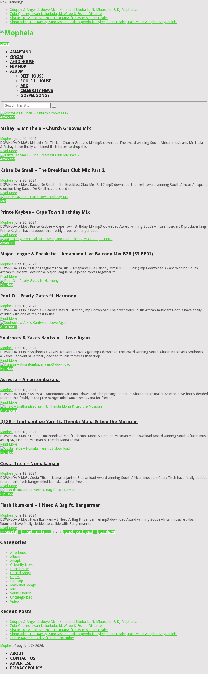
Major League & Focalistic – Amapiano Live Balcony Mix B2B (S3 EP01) (76, 253)
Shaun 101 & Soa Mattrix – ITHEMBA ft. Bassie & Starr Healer (59, 18)
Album (17, 71)
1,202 (67, 532)
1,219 (102, 532)
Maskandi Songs (23, 585)
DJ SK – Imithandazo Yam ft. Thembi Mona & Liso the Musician (69, 421)
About (17, 653)
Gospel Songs (35, 95)
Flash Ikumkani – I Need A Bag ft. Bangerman (50, 505)
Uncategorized (21, 597)
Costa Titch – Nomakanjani (29, 463)
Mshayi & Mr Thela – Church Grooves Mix (45, 128)
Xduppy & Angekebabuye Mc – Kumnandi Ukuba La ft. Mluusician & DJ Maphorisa (74, 10)
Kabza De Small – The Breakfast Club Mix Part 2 (52, 170)
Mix (24, 85)
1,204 (87, 532)
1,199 (36, 532)
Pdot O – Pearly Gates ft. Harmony (38, 295)
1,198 (26, 532)
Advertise (20, 663)
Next (111, 532)
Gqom (16, 56)
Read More (8, 151)
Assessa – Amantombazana (30, 379)
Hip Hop (18, 66)
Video (14, 601)
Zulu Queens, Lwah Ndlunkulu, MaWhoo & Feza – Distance (56, 14)
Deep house (31, 76)
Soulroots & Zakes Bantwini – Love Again (45, 337)
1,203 (77, 532)
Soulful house (35, 81)
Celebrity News (36, 90)
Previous (6, 532)
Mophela (6, 138)
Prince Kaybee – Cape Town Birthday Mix (45, 212)
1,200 (46, 532)
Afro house (22, 61)
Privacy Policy (26, 668)
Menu (4, 44)
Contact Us (22, 658)
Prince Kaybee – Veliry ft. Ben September (42, 638)
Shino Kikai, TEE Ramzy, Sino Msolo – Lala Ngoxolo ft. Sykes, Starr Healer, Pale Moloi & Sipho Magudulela (93, 22)
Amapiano (20, 52)
